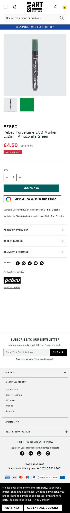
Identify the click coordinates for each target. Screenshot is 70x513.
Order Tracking (13, 395)
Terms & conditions (41, 359)
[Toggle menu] (5, 7)
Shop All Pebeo (12, 287)
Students (10, 411)
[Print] (42, 263)
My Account (12, 389)
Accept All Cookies (43, 507)
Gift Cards (11, 400)
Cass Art (9, 372)
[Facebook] (18, 263)
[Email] (36, 263)
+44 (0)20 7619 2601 (49, 468)
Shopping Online (15, 382)
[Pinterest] (24, 263)
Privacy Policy (41, 499)
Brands (9, 405)
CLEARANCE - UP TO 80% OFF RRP (35, 27)
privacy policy (28, 359)
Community (12, 422)
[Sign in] (55, 7)
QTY (6, 170)
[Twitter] (30, 263)
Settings (12, 507)
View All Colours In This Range (35, 199)
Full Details (53, 210)
